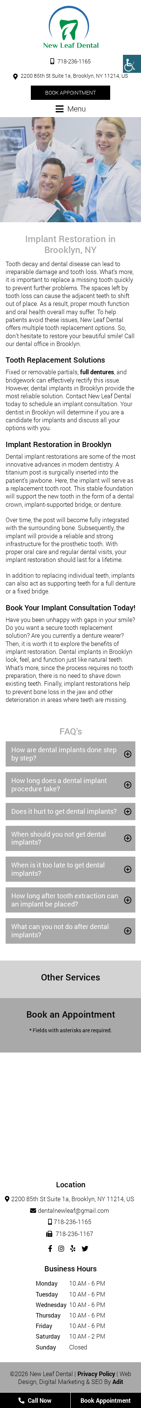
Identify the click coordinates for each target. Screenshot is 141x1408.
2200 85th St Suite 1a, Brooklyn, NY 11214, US (74, 75)
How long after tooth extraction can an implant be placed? (64, 899)
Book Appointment (70, 92)
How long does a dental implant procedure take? (59, 784)
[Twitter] (85, 1248)
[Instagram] (61, 1248)
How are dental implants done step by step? (64, 753)
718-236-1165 (73, 61)
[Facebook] (50, 1248)
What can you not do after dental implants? (60, 930)
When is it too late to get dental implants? (58, 869)
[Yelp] (73, 1248)
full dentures (97, 372)
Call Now (39, 1400)
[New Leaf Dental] (70, 27)
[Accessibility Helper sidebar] (132, 64)
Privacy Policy (96, 1374)
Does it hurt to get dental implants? (64, 811)
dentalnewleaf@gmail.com (73, 1210)
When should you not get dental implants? (58, 838)
